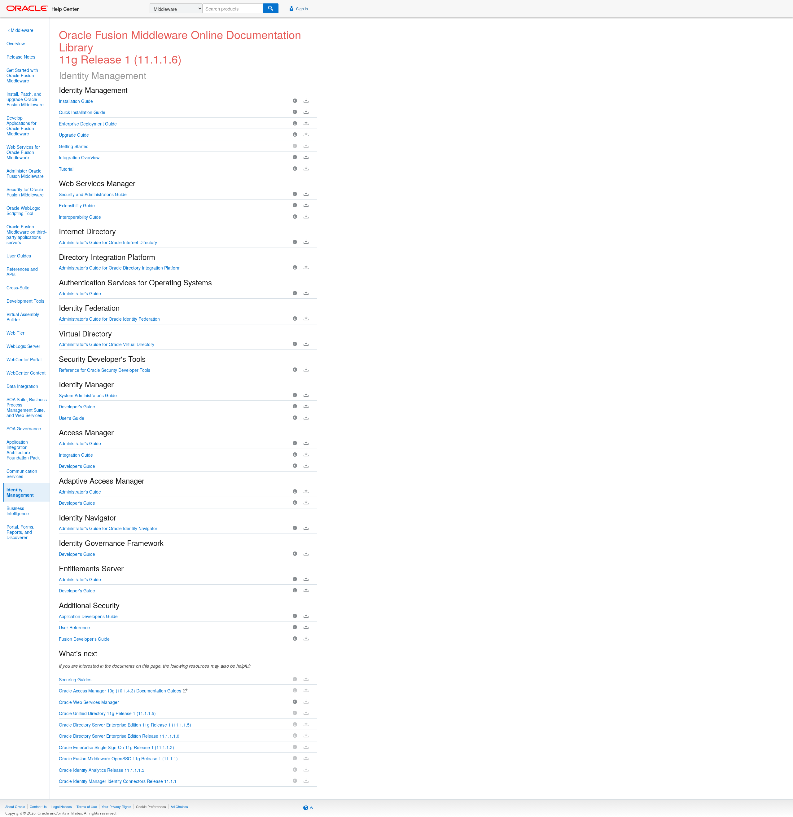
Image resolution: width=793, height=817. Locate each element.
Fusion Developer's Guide (84, 639)
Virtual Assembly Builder (23, 317)
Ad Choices (179, 806)
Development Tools (25, 301)
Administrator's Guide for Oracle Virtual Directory (106, 344)
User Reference (74, 627)
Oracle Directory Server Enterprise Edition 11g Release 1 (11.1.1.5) (125, 725)
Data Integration (22, 386)
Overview (16, 43)
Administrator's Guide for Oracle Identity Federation (109, 319)
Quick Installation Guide (82, 112)
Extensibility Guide (77, 205)
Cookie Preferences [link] (151, 806)
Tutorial (66, 169)
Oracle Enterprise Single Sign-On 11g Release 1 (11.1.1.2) (116, 747)
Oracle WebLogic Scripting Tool (23, 210)
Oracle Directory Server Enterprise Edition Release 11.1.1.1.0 (119, 736)
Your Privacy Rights (116, 806)
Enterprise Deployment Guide (88, 124)
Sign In (301, 8)
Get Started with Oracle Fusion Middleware (22, 75)
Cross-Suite (18, 287)
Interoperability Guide (80, 217)
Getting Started (74, 146)
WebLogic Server (23, 346)
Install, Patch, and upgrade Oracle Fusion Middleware (25, 99)
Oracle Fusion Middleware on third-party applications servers (27, 234)
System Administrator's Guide (88, 395)
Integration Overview (79, 157)
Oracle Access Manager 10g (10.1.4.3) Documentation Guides (120, 690)
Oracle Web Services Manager (89, 702)
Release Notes (21, 57)
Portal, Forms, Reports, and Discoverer (20, 532)
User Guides (19, 256)
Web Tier (15, 333)
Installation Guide (76, 101)
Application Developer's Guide (88, 616)
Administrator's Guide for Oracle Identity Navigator (108, 528)
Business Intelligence (18, 510)
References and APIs (22, 271)
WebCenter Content (26, 373)
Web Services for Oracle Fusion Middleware (23, 152)
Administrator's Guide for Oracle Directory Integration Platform (120, 268)
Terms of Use (87, 806)
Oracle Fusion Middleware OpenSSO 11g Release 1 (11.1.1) (118, 758)
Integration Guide (76, 455)
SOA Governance (24, 428)
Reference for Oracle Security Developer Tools (104, 370)
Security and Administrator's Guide (93, 194)
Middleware (22, 30)
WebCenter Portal (24, 359)
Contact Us (38, 806)
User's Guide (71, 418)
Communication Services (22, 473)
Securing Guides (75, 679)
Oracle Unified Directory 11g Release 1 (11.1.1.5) (107, 713)
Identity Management (20, 492)
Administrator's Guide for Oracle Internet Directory (108, 242)
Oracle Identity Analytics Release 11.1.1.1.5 (101, 770)
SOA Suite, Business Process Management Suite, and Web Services (27, 407)
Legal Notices (61, 806)
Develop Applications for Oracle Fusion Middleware (22, 126)
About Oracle (15, 806)
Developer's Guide (77, 406)
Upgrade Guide (74, 135)
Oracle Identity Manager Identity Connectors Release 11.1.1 (118, 781)
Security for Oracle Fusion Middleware (25, 192)
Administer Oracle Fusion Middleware (25, 173)
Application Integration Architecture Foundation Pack (23, 450)
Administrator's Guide (80, 293)
